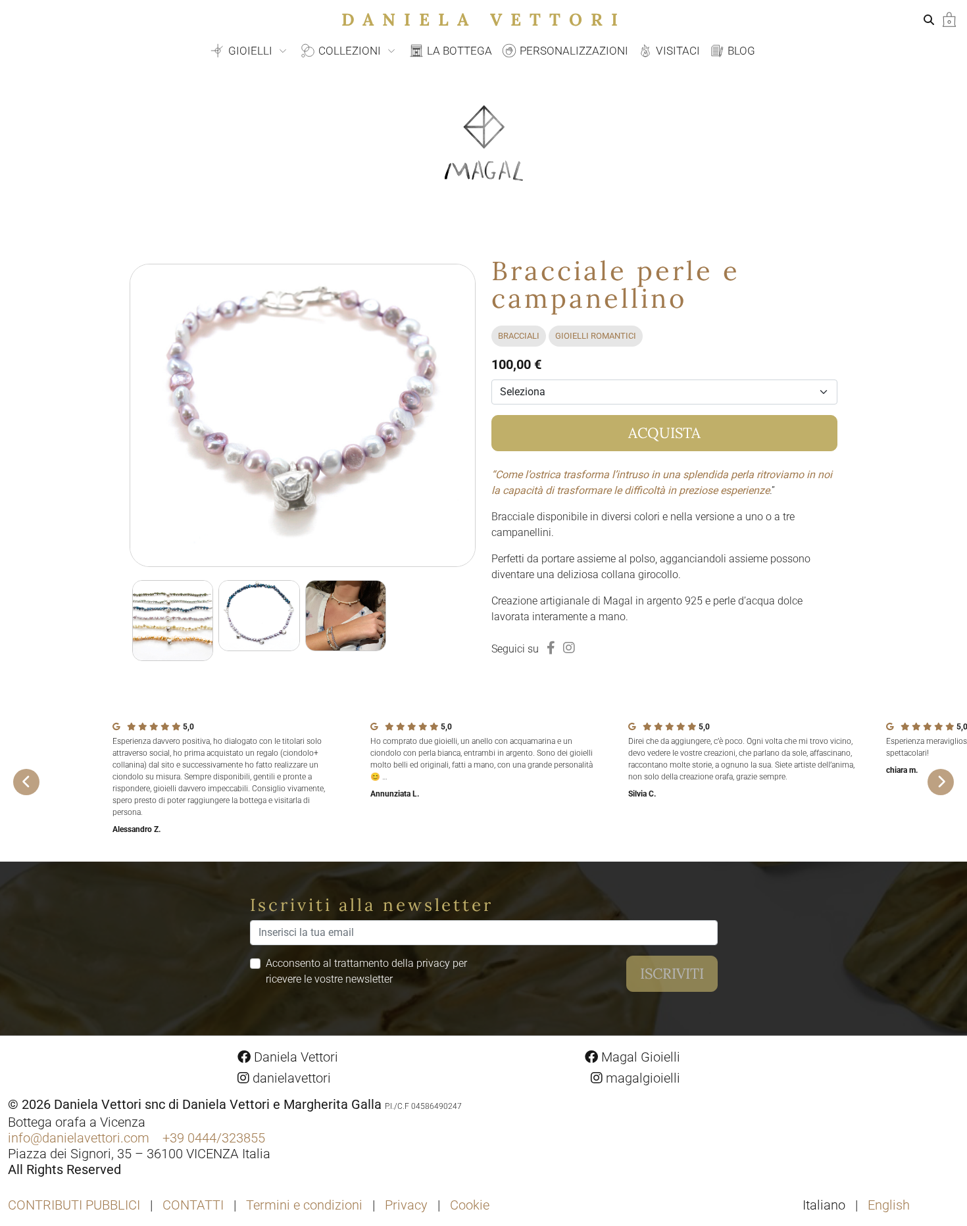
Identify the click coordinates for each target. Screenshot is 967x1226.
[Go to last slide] (26, 782)
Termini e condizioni (304, 1205)
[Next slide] (941, 782)
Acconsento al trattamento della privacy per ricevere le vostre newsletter (366, 971)
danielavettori (290, 1078)
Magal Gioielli (639, 1057)
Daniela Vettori (483, 19)
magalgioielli (641, 1078)
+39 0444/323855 (213, 1138)
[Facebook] (550, 648)
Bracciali (518, 336)
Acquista (664, 433)
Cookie (469, 1205)
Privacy (406, 1205)
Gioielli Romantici (595, 336)
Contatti (193, 1205)
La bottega (458, 50)
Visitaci (676, 50)
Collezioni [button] (350, 50)
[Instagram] (569, 648)
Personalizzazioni (572, 50)
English (889, 1205)
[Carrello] (949, 18)
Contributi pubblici (74, 1205)
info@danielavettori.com (78, 1138)
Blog (740, 50)
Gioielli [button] (250, 50)
